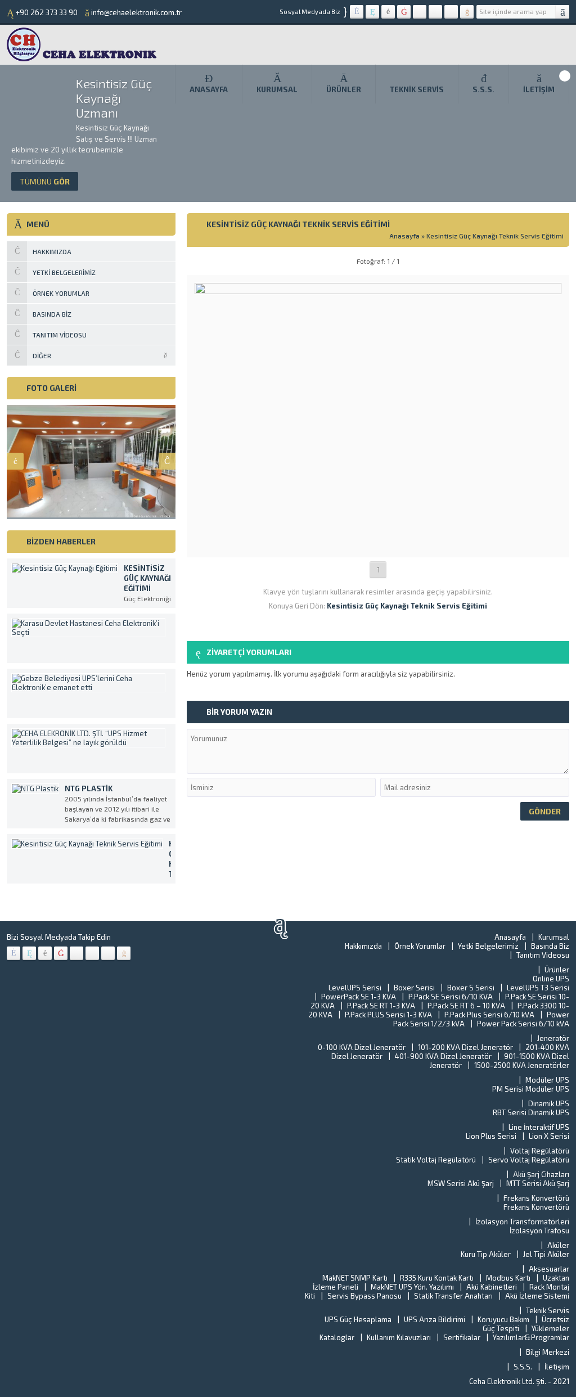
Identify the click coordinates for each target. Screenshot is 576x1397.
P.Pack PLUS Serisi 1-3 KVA (388, 1014)
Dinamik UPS (548, 1103)
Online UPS (551, 978)
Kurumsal (277, 89)
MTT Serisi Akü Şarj (537, 1183)
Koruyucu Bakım (503, 1319)
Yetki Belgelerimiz (488, 945)
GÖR (45, 181)
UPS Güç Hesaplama (358, 1319)
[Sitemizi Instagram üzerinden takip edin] (435, 12)
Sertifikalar (461, 1337)
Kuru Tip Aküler (486, 1254)
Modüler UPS (547, 1079)
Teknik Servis (417, 89)
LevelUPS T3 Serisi (538, 987)
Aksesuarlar (549, 1268)
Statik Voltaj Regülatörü (436, 1159)
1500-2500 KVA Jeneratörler (521, 1065)
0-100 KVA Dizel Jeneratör (362, 1047)
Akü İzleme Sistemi (537, 1295)
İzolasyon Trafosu (539, 1230)
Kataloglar (337, 1337)
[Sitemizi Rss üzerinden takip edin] (467, 12)
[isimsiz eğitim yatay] (378, 544)
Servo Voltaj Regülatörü (528, 1159)
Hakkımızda (363, 945)
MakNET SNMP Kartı (355, 1277)
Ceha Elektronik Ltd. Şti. (508, 1381)
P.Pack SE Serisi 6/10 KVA (450, 996)
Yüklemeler (550, 1328)
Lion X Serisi (549, 1136)
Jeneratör (553, 1038)
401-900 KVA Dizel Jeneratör (443, 1056)
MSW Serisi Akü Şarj (461, 1183)
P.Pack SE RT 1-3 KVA (381, 1005)
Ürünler (343, 89)
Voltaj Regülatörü (539, 1150)
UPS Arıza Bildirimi (434, 1319)
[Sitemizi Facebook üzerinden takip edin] (356, 12)
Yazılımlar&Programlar (531, 1337)
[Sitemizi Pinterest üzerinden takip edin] (451, 12)
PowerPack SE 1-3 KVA (358, 996)
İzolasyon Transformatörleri (522, 1221)
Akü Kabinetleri (491, 1286)
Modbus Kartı (508, 1277)
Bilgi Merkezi (547, 1352)
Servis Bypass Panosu (364, 1295)
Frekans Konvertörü (536, 1197)
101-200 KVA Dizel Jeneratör (465, 1047)
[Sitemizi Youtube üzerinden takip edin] (404, 12)
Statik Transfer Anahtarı (453, 1295)
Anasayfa (209, 89)
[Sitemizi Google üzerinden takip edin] (388, 12)
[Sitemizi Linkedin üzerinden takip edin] (419, 12)
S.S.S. (483, 89)
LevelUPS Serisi (354, 987)
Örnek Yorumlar (420, 945)
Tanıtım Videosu (542, 954)
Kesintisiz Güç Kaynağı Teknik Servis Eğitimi (495, 236)
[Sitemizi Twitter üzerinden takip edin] (372, 12)
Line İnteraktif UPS (538, 1127)
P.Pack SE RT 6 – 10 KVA (466, 1005)
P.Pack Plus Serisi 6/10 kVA (489, 1014)
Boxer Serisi (414, 987)
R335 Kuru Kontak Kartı (437, 1277)
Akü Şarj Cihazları (541, 1174)
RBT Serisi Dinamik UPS (531, 1112)
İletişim (539, 89)
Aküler (558, 1245)
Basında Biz (550, 945)
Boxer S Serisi (470, 987)
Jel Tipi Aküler (546, 1254)
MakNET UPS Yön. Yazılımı (412, 1286)
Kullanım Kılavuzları (399, 1337)
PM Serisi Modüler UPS (530, 1088)
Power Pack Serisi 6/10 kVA (523, 1023)
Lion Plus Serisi (491, 1136)
